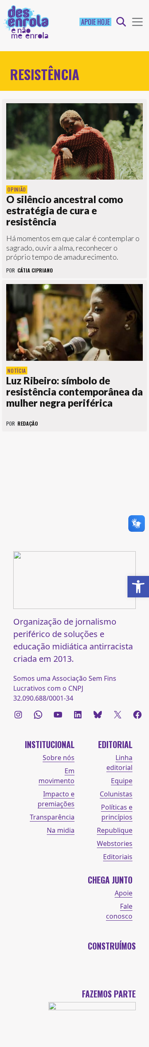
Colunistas (116, 793)
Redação (27, 423)
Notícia (16, 370)
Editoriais (117, 856)
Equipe (121, 780)
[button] (138, 586)
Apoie (123, 893)
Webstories (114, 843)
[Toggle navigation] (137, 22)
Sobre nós (58, 757)
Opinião (16, 189)
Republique (114, 830)
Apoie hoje (95, 22)
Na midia (60, 830)
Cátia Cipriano (35, 270)
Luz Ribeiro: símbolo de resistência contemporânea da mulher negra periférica (74, 391)
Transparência (52, 817)
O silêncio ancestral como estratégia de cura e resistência (64, 210)
